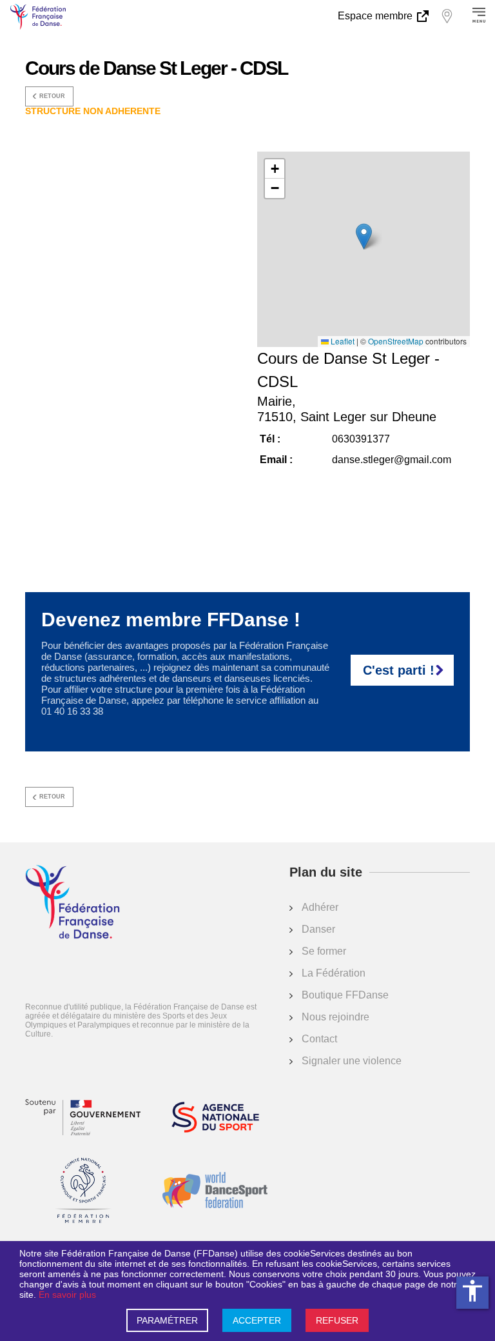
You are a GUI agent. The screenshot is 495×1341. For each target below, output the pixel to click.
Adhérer (320, 907)
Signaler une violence (352, 1060)
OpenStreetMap (395, 341)
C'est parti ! (398, 670)
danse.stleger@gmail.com (391, 459)
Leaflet (341, 341)
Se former (324, 951)
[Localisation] (447, 16)
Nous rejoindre (335, 1016)
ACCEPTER (257, 1320)
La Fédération (333, 973)
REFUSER (337, 1320)
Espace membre (376, 15)
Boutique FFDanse (345, 994)
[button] (364, 236)
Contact (319, 1038)
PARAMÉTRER (167, 1320)
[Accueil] (72, 903)
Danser (318, 929)
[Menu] (479, 16)
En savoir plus (67, 1294)
